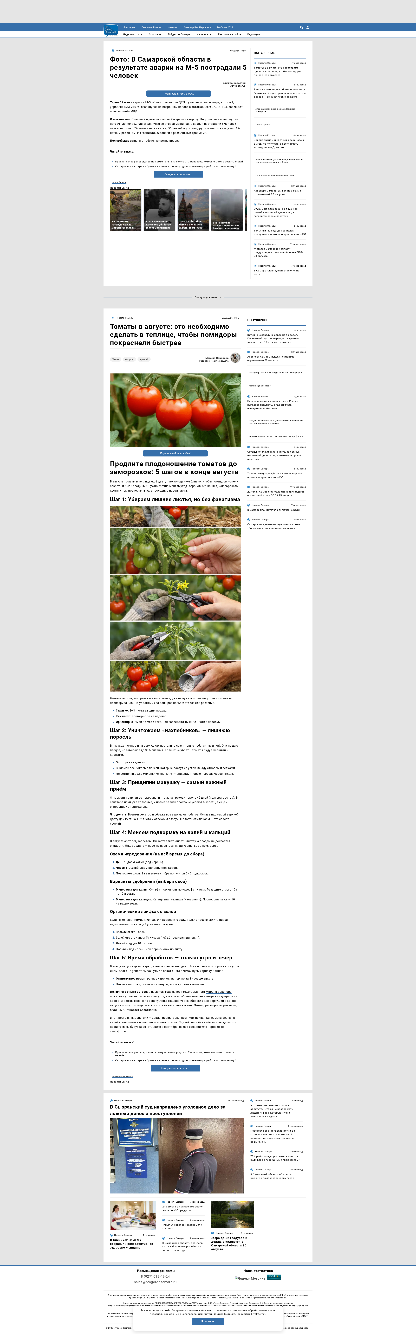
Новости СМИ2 (119, 187)
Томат (115, 359)
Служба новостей (234, 82)
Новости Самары (124, 50)
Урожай (144, 359)
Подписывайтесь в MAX (178, 93)
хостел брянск (119, 182)
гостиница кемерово (122, 1076)
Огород (129, 359)
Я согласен (208, 1321)
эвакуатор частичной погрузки (265, 372)
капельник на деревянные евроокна (274, 175)
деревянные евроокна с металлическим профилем (276, 436)
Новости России (266, 135)
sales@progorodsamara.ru (155, 1282)
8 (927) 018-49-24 (155, 1276)
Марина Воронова (217, 357)
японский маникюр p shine (269, 109)
